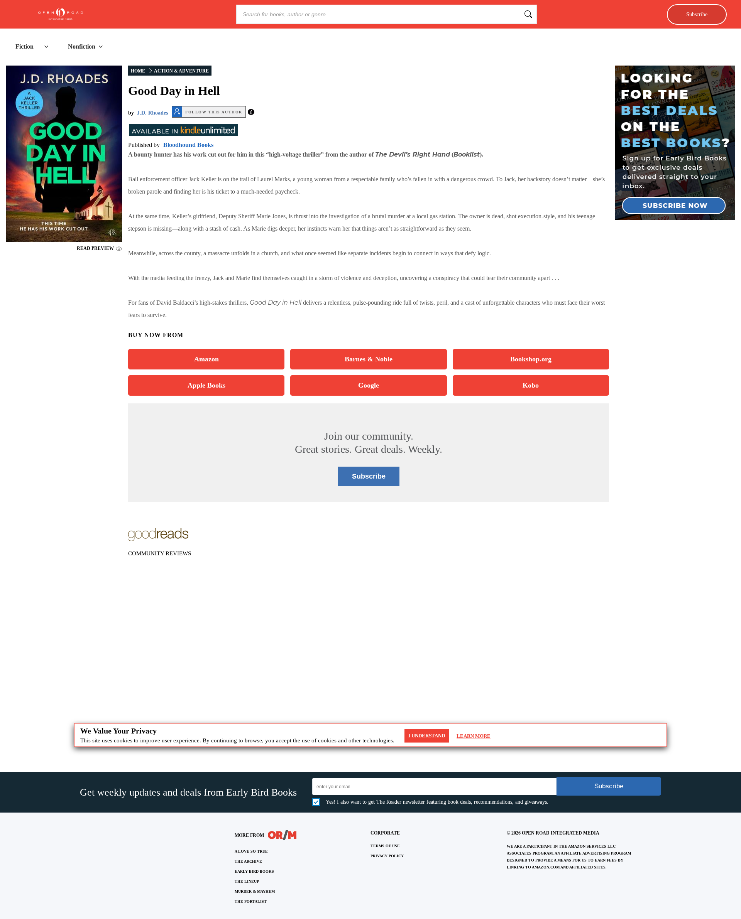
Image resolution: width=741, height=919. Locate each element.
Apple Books (206, 385)
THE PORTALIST (251, 901)
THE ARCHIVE (248, 861)
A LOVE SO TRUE (251, 851)
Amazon (206, 359)
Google (368, 385)
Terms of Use (385, 846)
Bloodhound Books (188, 145)
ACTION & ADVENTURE (181, 71)
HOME (138, 71)
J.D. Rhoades (152, 113)
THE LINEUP (247, 881)
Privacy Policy (387, 856)
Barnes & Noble (368, 359)
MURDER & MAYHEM (255, 891)
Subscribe (696, 14)
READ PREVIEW (95, 248)
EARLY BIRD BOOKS (254, 871)
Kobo (531, 385)
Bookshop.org (531, 359)
